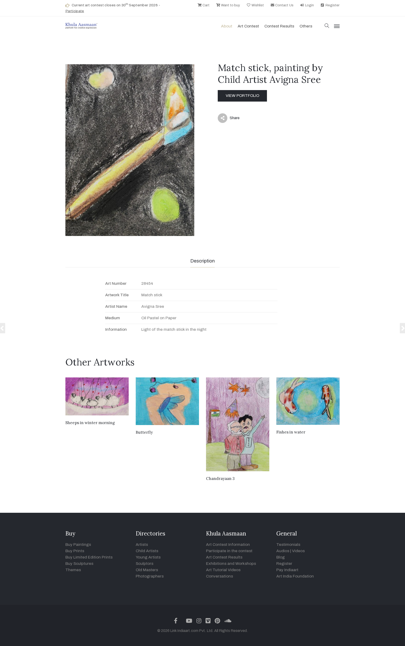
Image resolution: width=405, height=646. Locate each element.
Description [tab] (202, 260)
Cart (206, 5)
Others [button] (306, 26)
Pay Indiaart (287, 570)
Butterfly (144, 432)
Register (332, 5)
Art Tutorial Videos (223, 570)
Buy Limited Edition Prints (88, 557)
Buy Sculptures (79, 563)
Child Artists (147, 551)
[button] (327, 26)
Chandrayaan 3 (220, 478)
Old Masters (147, 570)
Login (309, 5)
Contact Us (283, 5)
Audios (282, 551)
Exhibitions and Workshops (231, 563)
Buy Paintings (78, 544)
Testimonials (288, 544)
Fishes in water (290, 432)
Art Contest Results (224, 557)
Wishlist (257, 5)
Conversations (219, 576)
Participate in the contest (229, 551)
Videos (298, 551)
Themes (73, 570)
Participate (74, 11)
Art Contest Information (228, 544)
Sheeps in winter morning (90, 422)
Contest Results (279, 26)
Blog (280, 557)
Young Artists (148, 557)
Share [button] (231, 119)
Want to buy (230, 5)
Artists (142, 544)
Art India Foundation (295, 576)
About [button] (226, 26)
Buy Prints (74, 551)
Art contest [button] (248, 26)
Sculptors (144, 563)
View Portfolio (242, 95)
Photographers (150, 576)
